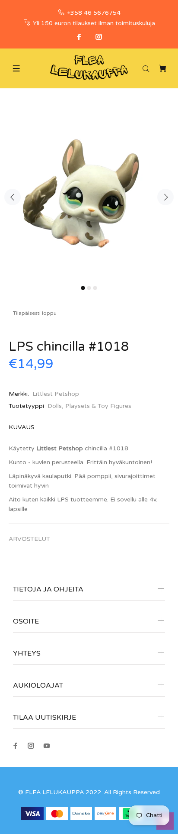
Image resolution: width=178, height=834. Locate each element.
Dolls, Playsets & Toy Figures (89, 406)
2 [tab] (89, 288)
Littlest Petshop (55, 394)
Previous (12, 197)
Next (165, 197)
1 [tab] (83, 288)
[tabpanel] (89, 192)
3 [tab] (95, 288)
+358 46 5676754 (94, 12)
